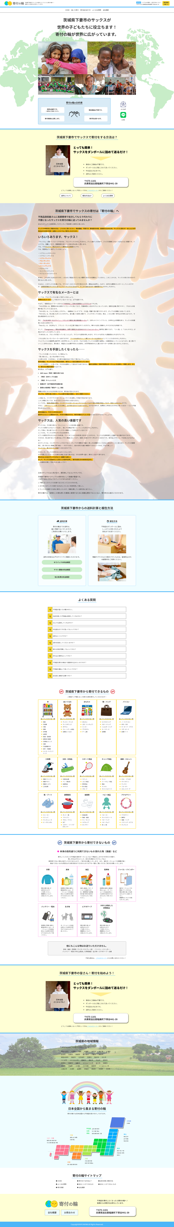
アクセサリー (125, 815)
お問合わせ (69, 1212)
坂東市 (70, 1063)
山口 (73, 1137)
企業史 (45, 734)
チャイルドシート (107, 817)
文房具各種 (66, 779)
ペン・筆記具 (66, 781)
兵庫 (88, 1161)
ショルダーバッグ (107, 727)
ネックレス (124, 825)
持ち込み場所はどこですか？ (62, 656)
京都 (91, 1161)
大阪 (86, 1161)
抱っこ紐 (104, 825)
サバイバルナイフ (107, 789)
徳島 (71, 1164)
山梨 (93, 1129)
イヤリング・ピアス (127, 822)
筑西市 (63, 1063)
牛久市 (104, 1057)
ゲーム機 (84, 732)
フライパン (66, 817)
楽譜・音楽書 (47, 737)
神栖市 (105, 1063)
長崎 (53, 1140)
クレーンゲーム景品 (68, 729)
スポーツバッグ (106, 724)
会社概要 (106, 10)
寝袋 (103, 784)
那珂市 (105, 1060)
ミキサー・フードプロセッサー (68, 826)
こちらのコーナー (93, 190)
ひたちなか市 (74, 1060)
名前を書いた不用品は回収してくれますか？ (67, 616)
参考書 (45, 732)
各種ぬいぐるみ (67, 732)
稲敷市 (78, 1063)
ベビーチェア (105, 822)
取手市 (96, 1057)
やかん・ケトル (67, 820)
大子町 (78, 1066)
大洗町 (72, 1069)
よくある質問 (96, 10)
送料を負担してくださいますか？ (64, 642)
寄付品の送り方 (85, 10)
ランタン (104, 786)
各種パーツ (124, 732)
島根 (71, 1137)
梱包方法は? (86, 195)
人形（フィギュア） (88, 724)
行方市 (63, 1066)
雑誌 (44, 722)
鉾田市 (94, 1066)
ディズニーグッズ (68, 722)
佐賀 (50, 1140)
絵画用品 (65, 784)
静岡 (95, 1133)
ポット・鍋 (66, 815)
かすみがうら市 (88, 1063)
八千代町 (86, 1066)
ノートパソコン (125, 722)
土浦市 (108, 1051)
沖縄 (56, 1142)
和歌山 (91, 1163)
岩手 (127, 1136)
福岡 (48, 1140)
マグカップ (85, 822)
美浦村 (94, 1069)
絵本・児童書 (47, 749)
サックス (124, 784)
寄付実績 (60, 1187)
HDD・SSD (124, 724)
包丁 (64, 822)
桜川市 (98, 1063)
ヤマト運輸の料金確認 (62, 569)
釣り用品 (84, 786)
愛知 (93, 1133)
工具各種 (45, 786)
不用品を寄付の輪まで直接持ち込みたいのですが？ (69, 662)
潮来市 (91, 1060)
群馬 (123, 1153)
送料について (66, 195)
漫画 (44, 744)
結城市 (78, 1054)
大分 (48, 1142)
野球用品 (84, 784)
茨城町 (70, 1066)
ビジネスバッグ (106, 722)
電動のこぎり (47, 784)
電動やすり (46, 781)
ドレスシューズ (47, 820)
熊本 (55, 1140)
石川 (93, 1131)
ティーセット (86, 820)
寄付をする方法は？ (85, 1181)
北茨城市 (81, 1057)
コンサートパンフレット (48, 752)
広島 (71, 1139)
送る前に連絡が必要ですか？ (62, 676)
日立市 (101, 1051)
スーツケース (105, 729)
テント (104, 779)
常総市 (101, 1054)
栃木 (120, 1153)
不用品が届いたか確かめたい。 (63, 609)
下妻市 (94, 1054)
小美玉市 (64, 1069)
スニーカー (46, 815)
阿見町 (101, 1069)
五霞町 (73, 1051)
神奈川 (118, 1155)
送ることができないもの (108, 1184)
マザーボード (125, 729)
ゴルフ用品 (85, 781)
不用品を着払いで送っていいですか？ (65, 669)
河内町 (108, 1069)
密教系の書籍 (47, 739)
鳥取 (76, 1137)
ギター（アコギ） (126, 779)
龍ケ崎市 (86, 1054)
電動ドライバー (47, 779)
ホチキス (65, 786)
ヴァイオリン (125, 781)
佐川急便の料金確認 (62, 577)
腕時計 (123, 817)
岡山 (73, 1139)
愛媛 (73, 1164)
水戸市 (94, 1051)
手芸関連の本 (47, 746)
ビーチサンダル (47, 822)
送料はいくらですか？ (60, 636)
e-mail (123, 109)
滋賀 (86, 1163)
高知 (76, 1164)
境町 (79, 1051)
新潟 (98, 1129)
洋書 (44, 727)
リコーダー (124, 786)
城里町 (79, 1069)
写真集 (45, 724)
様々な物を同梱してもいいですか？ (64, 649)
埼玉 (120, 1150)
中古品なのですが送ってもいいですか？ (66, 629)
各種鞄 (104, 732)
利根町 (86, 1051)
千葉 (123, 1150)
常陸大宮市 (64, 1051)
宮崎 (50, 1142)
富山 (98, 1131)
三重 (101, 1133)
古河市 (63, 1054)
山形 (125, 1138)
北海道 (128, 1123)
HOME (67, 10)
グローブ (84, 789)
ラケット (84, 779)
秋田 (125, 1141)
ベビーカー (105, 815)
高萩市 (73, 1057)
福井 (95, 1131)
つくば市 (64, 1060)
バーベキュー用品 (107, 781)
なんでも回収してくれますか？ (63, 623)
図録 (44, 729)
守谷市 (98, 1060)
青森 (125, 1136)
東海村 (86, 1069)
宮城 (127, 1141)
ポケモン (65, 727)
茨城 (118, 1153)
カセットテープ (125, 789)
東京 (118, 1150)
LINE (123, 120)
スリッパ (45, 817)
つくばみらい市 (104, 1066)
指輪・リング (125, 820)
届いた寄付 (75, 10)
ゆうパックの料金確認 (62, 562)
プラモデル (85, 729)
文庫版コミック (47, 741)
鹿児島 (53, 1142)
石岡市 (70, 1054)
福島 (127, 1138)
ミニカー (84, 727)
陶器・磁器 (85, 817)
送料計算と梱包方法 (106, 1181)
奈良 (88, 1163)
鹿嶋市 (83, 1060)
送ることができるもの (86, 1184)
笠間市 (89, 1057)
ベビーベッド (105, 820)
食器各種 (84, 815)
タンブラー (85, 825)
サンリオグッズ (67, 724)
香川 (68, 1164)
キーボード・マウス (127, 727)
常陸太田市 (64, 1057)
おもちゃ (84, 722)
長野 (95, 1129)
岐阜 (98, 1133)
